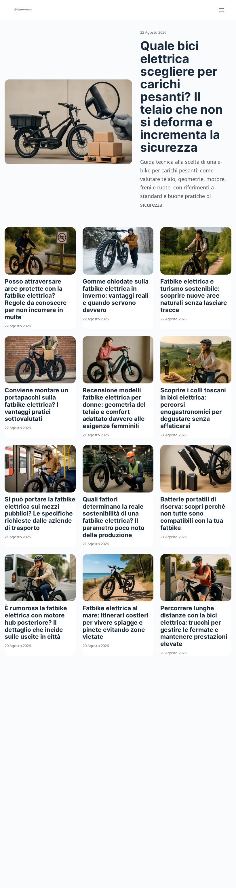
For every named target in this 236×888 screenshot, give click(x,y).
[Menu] (221, 10)
